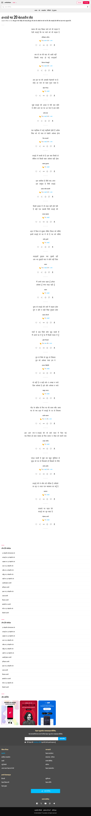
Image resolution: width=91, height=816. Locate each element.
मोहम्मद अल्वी (45, 516)
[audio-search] (87, 6)
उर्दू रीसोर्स (3, 764)
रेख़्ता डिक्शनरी (5, 782)
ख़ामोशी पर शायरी (6, 604)
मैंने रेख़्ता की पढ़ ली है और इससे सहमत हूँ (41, 742)
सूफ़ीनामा (48, 778)
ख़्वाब (45, 41)
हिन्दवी (3, 778)
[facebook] (37, 803)
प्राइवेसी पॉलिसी (38, 810)
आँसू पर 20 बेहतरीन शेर (7, 574)
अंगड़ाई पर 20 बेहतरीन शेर (8, 557)
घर (45, 419)
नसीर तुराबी (45, 239)
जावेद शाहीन (45, 466)
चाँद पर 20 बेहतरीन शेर (7, 609)
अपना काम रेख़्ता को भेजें (7, 768)
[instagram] (49, 803)
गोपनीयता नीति (37, 742)
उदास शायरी (5, 596)
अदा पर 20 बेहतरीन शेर (7, 566)
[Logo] (7, 3)
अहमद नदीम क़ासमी (45, 189)
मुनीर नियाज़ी (45, 340)
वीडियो (49, 10)
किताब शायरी (5, 600)
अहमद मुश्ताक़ (45, 164)
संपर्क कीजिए (49, 760)
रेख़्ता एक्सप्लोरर (50, 768)
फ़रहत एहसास (45, 214)
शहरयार (45, 491)
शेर (39, 10)
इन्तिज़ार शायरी (5, 587)
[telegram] (54, 803)
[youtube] (45, 803)
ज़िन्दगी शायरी (5, 613)
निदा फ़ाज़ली (45, 138)
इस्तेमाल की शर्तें (46, 810)
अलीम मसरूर (45, 415)
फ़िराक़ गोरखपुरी (45, 62)
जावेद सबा (45, 113)
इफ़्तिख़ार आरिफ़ (45, 37)
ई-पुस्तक (54, 10)
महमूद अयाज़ (46, 390)
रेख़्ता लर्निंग (48, 782)
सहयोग (3, 753)
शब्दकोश (43, 10)
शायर (36, 10)
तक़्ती (2, 760)
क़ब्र (45, 343)
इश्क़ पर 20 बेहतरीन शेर (8, 591)
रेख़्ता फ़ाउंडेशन (49, 753)
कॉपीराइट (54, 810)
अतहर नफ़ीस (45, 441)
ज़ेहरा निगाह (45, 88)
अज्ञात (45, 264)
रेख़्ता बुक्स (4, 786)
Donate (79, 2)
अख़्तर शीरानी (45, 315)
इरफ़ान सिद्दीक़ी (45, 365)
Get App (86, 2)
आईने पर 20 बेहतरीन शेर (8, 579)
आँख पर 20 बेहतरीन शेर (8, 570)
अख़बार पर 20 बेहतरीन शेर (8, 562)
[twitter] (41, 803)
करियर (47, 764)
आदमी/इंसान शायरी (6, 583)
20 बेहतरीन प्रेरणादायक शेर (8, 553)
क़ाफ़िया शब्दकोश (5, 757)
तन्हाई (45, 66)
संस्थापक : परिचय (50, 757)
